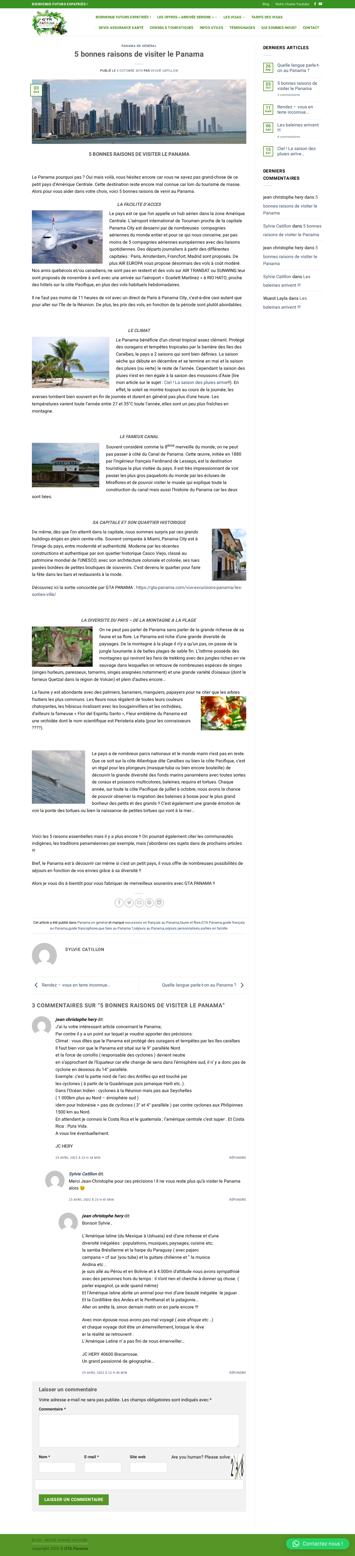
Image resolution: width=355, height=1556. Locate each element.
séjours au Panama (149, 928)
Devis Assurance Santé (121, 27)
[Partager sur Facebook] (119, 903)
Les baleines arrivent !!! (298, 128)
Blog (265, 4)
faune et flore (190, 922)
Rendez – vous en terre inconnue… (75, 985)
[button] (317, 1543)
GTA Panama (211, 922)
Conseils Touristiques (171, 27)
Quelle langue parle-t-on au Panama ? (199, 985)
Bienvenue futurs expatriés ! (123, 17)
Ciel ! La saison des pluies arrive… (296, 151)
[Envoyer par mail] (139, 903)
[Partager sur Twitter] (129, 903)
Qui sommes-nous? (278, 27)
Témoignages (242, 27)
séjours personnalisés (182, 928)
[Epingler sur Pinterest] (149, 903)
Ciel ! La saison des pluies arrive (196, 382)
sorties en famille (214, 928)
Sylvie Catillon (164, 70)
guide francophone (83, 928)
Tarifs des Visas (267, 17)
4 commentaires (294, 137)
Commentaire (52, 1409)
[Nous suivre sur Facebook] (315, 4)
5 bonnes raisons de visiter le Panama (297, 86)
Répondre (237, 1157)
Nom (44, 1457)
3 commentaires (294, 95)
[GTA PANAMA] (59, 22)
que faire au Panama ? (115, 928)
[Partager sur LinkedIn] (159, 903)
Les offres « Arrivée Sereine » (185, 17)
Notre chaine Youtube (292, 4)
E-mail (91, 1457)
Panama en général (139, 46)
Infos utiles (211, 27)
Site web (138, 1457)
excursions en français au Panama (152, 922)
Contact (311, 27)
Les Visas (232, 17)
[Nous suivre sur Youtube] (320, 4)
